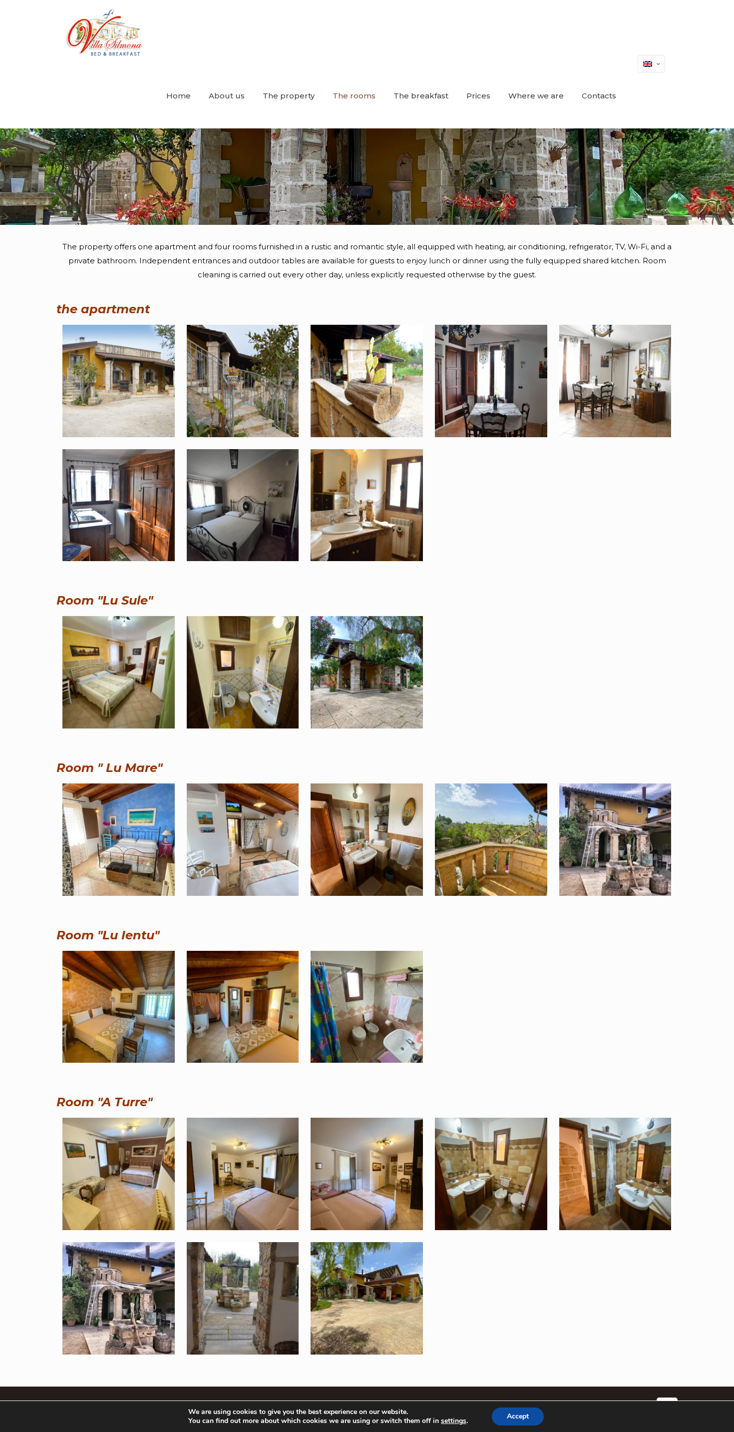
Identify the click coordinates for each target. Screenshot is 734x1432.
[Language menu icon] (651, 64)
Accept (518, 1416)
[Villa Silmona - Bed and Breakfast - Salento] (105, 32)
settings (453, 1421)
